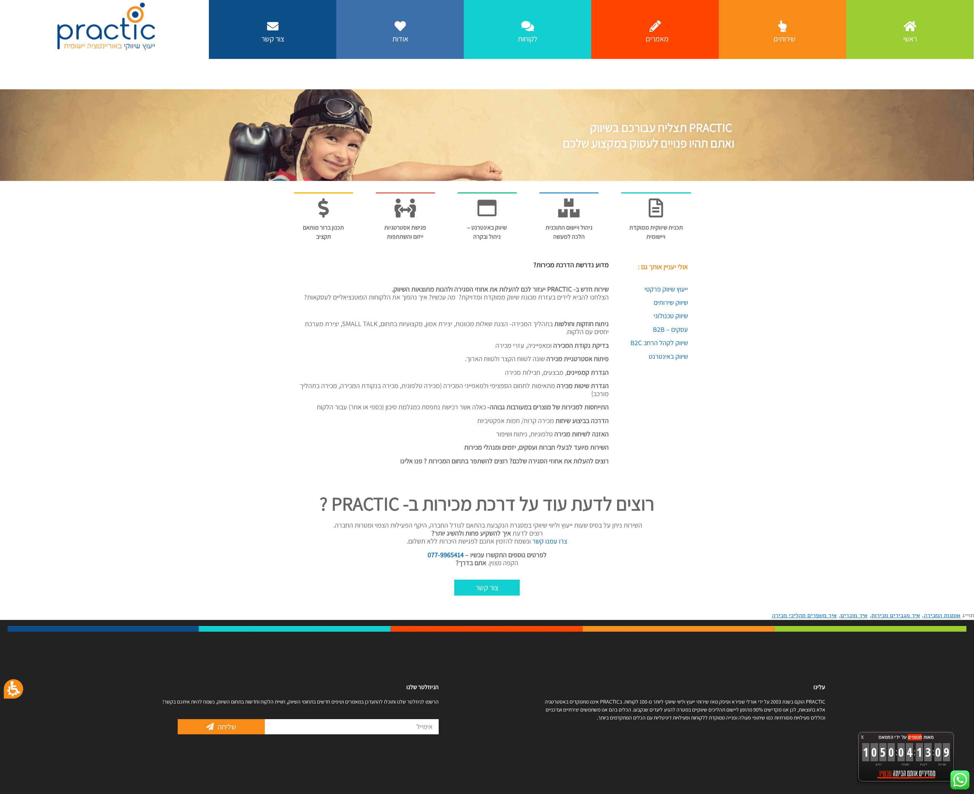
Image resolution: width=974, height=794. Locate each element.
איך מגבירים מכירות (895, 615)
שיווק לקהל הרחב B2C (659, 342)
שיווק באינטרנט (668, 356)
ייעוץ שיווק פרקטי (666, 289)
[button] (294, 726)
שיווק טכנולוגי (671, 315)
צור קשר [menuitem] (272, 39)
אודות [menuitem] (400, 39)
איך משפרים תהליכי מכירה (804, 615)
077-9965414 (446, 554)
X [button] (862, 737)
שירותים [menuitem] (784, 39)
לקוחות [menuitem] (528, 39)
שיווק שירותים (671, 302)
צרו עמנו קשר (549, 541)
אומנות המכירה (942, 615)
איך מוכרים (853, 615)
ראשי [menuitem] (910, 39)
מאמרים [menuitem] (657, 39)
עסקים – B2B (670, 329)
